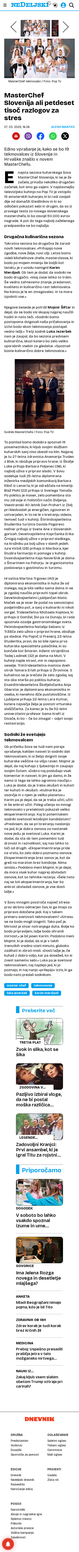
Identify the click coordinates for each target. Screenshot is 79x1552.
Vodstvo (16, 1445)
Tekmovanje (43, 985)
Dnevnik (16, 1475)
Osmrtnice (54, 1450)
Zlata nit (53, 1480)
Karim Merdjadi (47, 993)
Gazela (52, 1475)
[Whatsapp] (53, 136)
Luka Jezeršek (17, 993)
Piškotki (16, 1523)
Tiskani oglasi (56, 1445)
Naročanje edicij (22, 1489)
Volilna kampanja (22, 1533)
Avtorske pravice (22, 1528)
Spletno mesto (21, 1519)
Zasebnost (18, 1537)
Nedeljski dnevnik (22, 1480)
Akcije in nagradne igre (26, 1514)
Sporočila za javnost (25, 1454)
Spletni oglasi (56, 1441)
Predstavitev (19, 1441)
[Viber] (28, 136)
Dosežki (16, 1450)
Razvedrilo (18, 1484)
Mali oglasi (54, 1454)
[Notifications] (8, 1544)
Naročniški (18, 1509)
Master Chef (16, 985)
